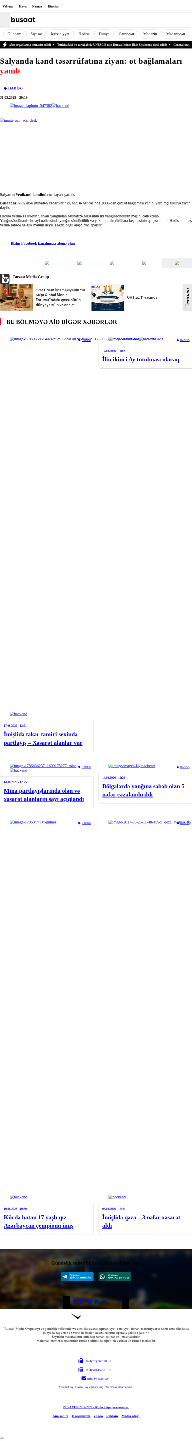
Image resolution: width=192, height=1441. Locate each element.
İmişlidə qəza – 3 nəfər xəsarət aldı (141, 1221)
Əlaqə (98, 1416)
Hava (23, 6)
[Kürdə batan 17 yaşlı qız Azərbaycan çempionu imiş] (47, 1009)
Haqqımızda (81, 1416)
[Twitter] (81, 1302)
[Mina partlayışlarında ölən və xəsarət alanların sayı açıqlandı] (47, 768)
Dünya (104, 34)
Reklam (112, 1416)
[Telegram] (77, 1276)
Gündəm (14, 34)
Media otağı (131, 1416)
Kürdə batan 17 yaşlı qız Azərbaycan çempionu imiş (38, 1221)
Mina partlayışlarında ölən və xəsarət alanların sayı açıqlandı (44, 794)
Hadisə (84, 34)
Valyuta (8, 6)
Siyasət (36, 34)
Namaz (37, 6)
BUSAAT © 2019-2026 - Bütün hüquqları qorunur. (96, 1407)
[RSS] (119, 1302)
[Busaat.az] (22, 20)
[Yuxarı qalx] (2, 1439)
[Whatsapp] (114, 1276)
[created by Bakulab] (96, 1425)
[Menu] (5, 20)
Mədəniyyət (175, 34)
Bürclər (53, 6)
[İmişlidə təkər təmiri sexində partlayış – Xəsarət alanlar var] (47, 526)
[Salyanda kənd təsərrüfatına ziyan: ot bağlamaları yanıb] (39, 105)
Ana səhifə (60, 1416)
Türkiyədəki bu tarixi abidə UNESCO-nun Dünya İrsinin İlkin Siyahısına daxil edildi (97, 44)
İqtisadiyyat (60, 34)
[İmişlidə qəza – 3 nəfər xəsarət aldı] (145, 1009)
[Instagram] (89, 1302)
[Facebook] (74, 1302)
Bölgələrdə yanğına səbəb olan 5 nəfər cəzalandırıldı (143, 790)
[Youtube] (111, 1302)
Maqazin (150, 34)
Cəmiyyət (126, 34)
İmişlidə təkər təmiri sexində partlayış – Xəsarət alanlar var (43, 738)
